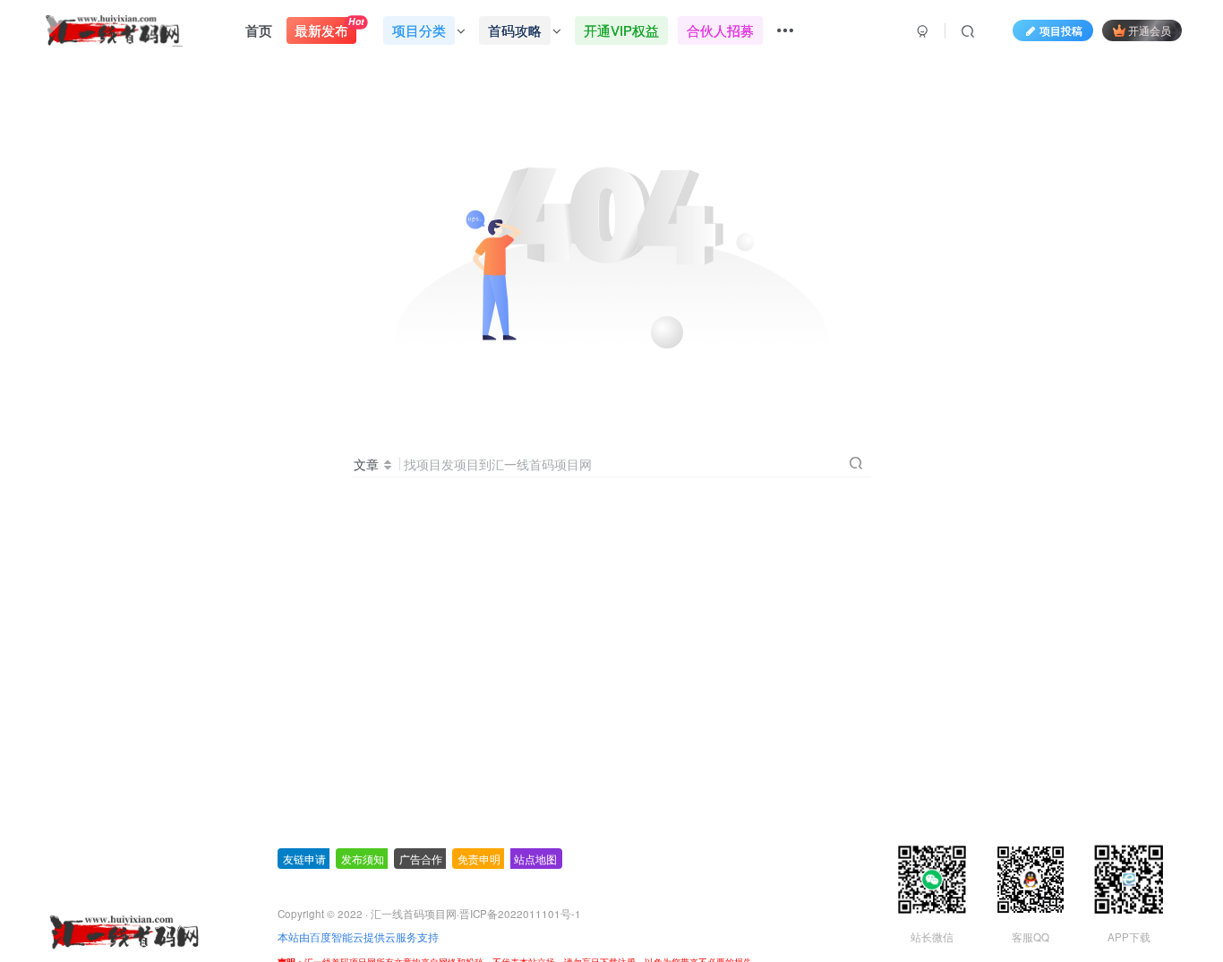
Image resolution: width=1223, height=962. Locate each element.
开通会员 (1149, 30)
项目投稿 (1060, 30)
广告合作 (420, 858)
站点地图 (535, 858)
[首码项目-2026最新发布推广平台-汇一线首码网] (123, 930)
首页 (258, 30)
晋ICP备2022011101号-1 (520, 913)
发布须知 (362, 858)
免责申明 (479, 858)
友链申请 (304, 858)
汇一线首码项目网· (415, 913)
